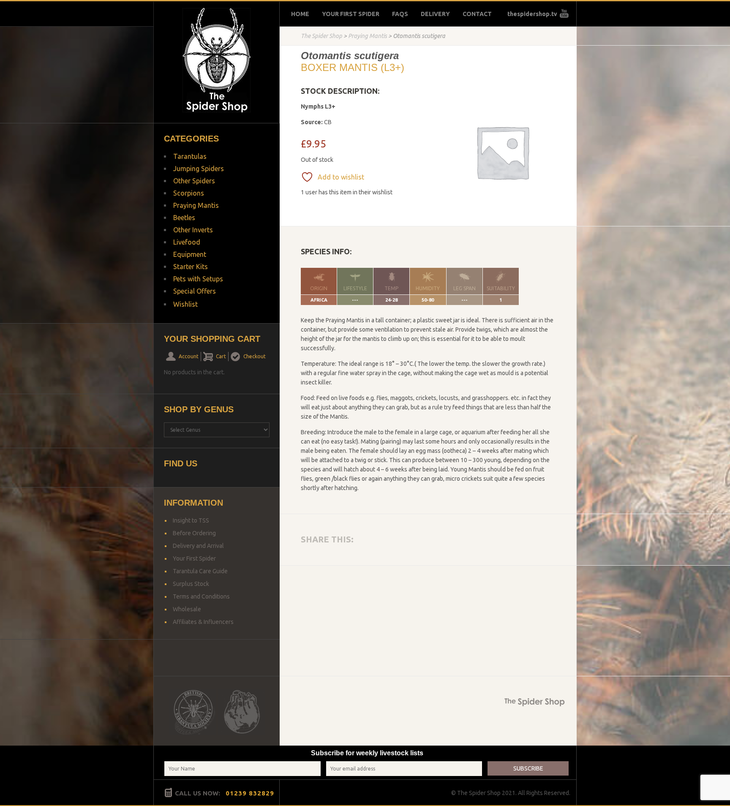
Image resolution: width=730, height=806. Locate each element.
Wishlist (185, 304)
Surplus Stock (191, 583)
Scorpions (188, 193)
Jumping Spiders (198, 168)
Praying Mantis (367, 36)
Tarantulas (190, 156)
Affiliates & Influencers (203, 621)
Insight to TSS (191, 520)
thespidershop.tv (532, 14)
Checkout (254, 356)
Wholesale (187, 609)
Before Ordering (194, 533)
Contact (477, 14)
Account (189, 356)
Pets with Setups (198, 279)
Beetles (184, 217)
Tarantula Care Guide (200, 571)
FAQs (400, 14)
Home (300, 14)
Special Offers (194, 291)
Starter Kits (190, 266)
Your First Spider (350, 14)
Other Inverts (193, 230)
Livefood (186, 242)
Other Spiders (194, 181)
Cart (221, 356)
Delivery (435, 14)
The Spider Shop (321, 36)
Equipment (189, 254)
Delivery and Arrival (198, 545)
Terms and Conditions (201, 596)
